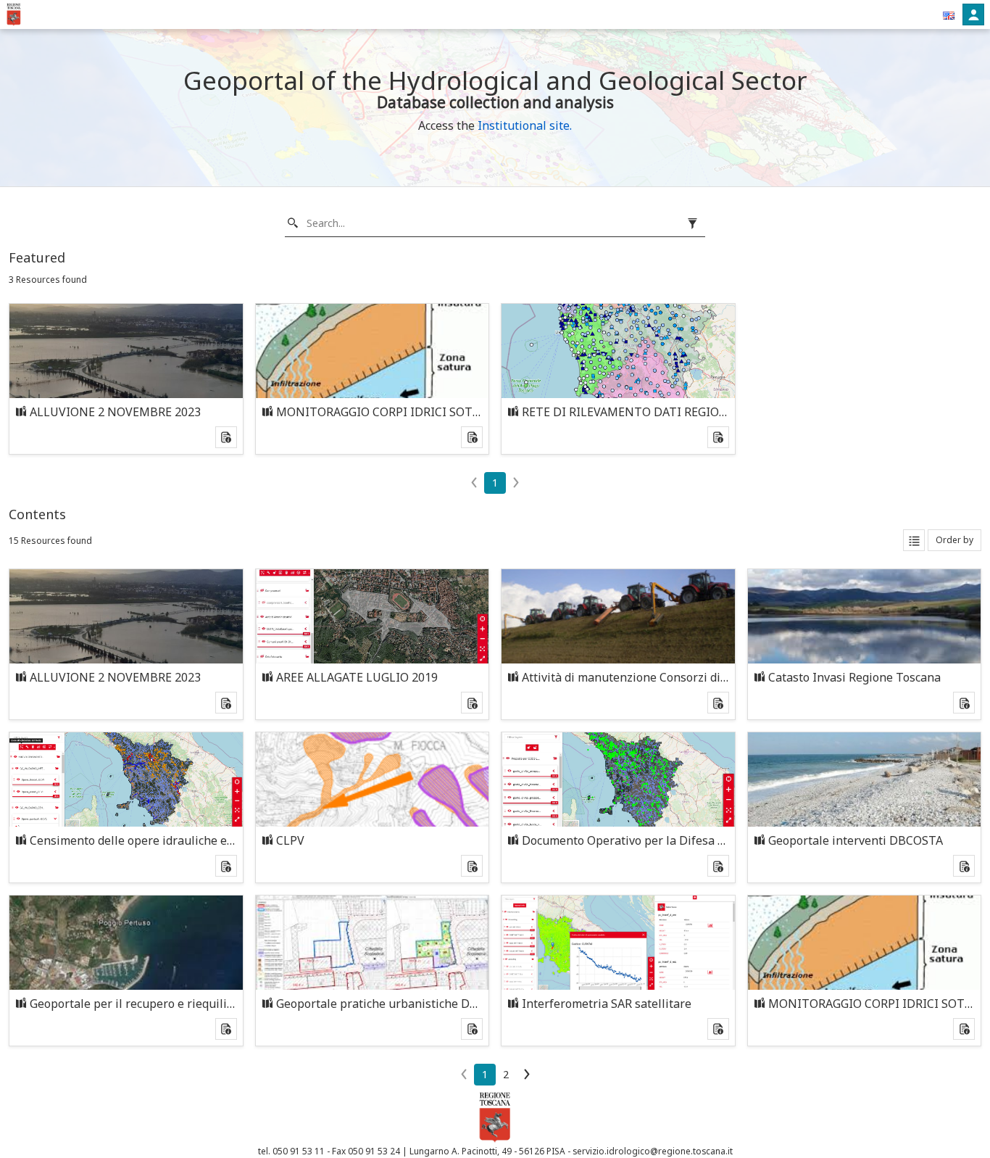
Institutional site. (525, 125)
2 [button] (506, 1074)
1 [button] (495, 482)
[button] (949, 14)
